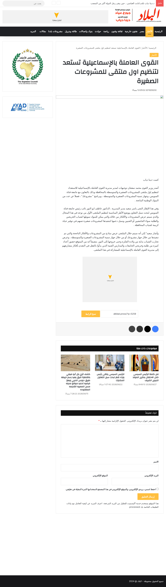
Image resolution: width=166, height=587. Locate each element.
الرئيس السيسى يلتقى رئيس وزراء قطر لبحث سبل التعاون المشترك (110, 377)
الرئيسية (158, 31)
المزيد (33, 31)
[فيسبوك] (155, 329)
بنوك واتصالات (86, 31)
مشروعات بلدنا (55, 31)
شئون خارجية (131, 31)
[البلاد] (138, 15)
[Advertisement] (110, 541)
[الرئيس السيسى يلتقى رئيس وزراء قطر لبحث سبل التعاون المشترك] (109, 363)
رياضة (106, 31)
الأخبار (149, 31)
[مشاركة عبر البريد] (139, 329)
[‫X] (147, 329)
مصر (142, 31)
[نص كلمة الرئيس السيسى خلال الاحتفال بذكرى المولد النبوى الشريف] (144, 363)
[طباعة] (132, 329)
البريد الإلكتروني (151, 475)
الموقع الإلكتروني (100, 475)
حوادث (98, 31)
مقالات (43, 31)
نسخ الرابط (90, 313)
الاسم (156, 461)
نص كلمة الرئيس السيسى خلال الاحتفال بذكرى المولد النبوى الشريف (146, 377)
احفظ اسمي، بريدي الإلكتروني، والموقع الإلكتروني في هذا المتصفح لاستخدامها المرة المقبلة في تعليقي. (110, 489)
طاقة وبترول (71, 31)
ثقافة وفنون (117, 31)
